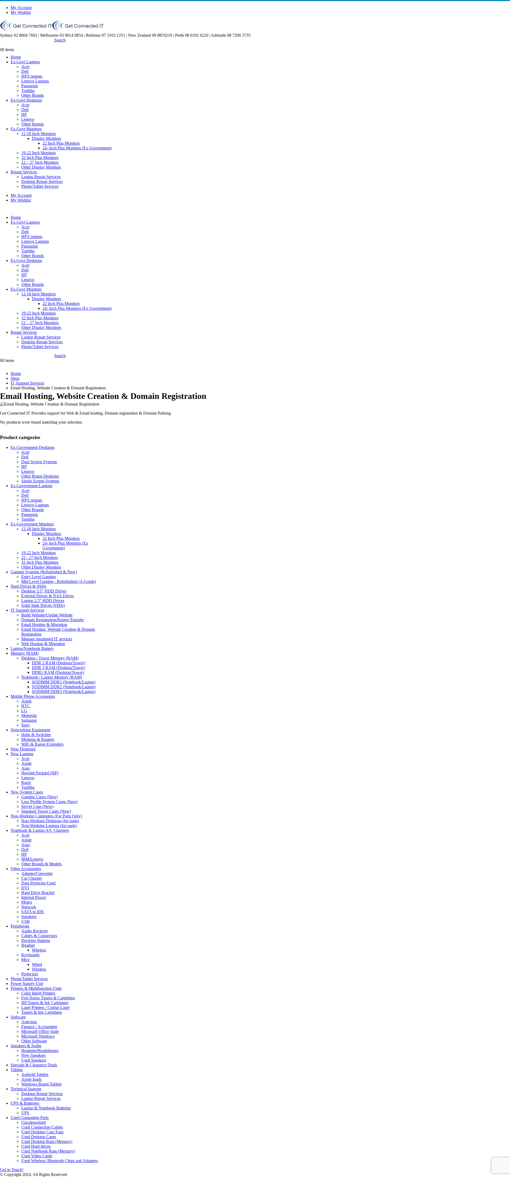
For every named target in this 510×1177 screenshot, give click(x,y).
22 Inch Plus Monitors (61, 143)
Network (28, 907)
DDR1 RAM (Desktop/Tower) (58, 672)
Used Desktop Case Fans (42, 1132)
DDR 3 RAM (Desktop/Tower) (58, 667)
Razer (26, 782)
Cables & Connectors (39, 935)
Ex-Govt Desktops (26, 100)
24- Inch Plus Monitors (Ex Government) (77, 148)
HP (24, 114)
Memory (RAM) (25, 653)
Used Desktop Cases (38, 1136)
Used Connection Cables (42, 1127)
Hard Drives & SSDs (28, 586)
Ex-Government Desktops (32, 447)
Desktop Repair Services (42, 181)
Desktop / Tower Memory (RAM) (49, 658)
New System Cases (27, 792)
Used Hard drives (36, 1146)
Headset (28, 945)
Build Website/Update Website (47, 615)
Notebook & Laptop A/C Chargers (40, 830)
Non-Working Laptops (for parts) (49, 825)
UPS (25, 1113)
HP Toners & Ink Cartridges (44, 1002)
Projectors (29, 974)
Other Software (34, 1041)
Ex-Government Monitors (32, 524)
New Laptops (22, 754)
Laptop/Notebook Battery (32, 648)
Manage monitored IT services (46, 639)
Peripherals (20, 926)
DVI (25, 888)
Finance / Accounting (39, 1026)
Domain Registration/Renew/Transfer (52, 619)
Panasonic (29, 86)
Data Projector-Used (38, 883)
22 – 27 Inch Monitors (40, 162)
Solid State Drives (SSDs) (43, 605)
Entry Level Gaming (38, 576)
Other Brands (32, 95)
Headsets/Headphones (39, 1050)
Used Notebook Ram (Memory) (48, 1151)
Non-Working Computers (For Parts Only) (46, 816)
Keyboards (30, 955)
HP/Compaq (31, 76)
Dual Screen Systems (39, 462)
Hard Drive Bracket (37, 892)
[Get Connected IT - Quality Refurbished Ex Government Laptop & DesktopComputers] (52, 30)
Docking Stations (35, 940)
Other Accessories (26, 868)
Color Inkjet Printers (38, 993)
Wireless (39, 950)
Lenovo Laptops (35, 81)
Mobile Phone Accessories (33, 696)
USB (25, 921)
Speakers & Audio (26, 1046)
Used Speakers (33, 1060)
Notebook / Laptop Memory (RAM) (51, 677)
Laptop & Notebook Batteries (46, 1108)
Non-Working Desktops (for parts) (50, 821)
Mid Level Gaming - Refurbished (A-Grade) (58, 581)
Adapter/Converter (37, 873)
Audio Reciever (34, 931)
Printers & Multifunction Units (36, 988)
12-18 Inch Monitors (38, 133)
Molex (26, 902)
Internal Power (33, 897)
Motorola (29, 715)
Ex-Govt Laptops (25, 62)
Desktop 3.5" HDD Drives (43, 591)
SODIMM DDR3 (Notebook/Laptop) (63, 691)
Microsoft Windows (37, 1036)
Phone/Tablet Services (39, 186)
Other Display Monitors (41, 167)
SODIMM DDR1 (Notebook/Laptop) (63, 682)
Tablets (17, 1069)
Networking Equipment (30, 730)
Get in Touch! (11, 1169)
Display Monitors (46, 138)
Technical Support (26, 1089)
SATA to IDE (32, 911)
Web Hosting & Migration (43, 643)
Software (18, 1017)
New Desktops (23, 749)
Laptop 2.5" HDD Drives (42, 600)
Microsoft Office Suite (40, 1031)
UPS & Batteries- (25, 1103)
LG (24, 710)
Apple (26, 701)
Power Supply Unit (27, 983)
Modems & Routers (37, 739)
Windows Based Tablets (41, 1084)
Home (16, 57)
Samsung (29, 720)
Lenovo (27, 119)
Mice (25, 959)
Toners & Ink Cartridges (41, 1012)
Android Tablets (34, 1074)
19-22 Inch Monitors (38, 153)
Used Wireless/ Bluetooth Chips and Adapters (59, 1160)
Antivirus (29, 1022)
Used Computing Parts (30, 1117)
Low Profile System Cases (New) (49, 801)
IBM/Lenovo (32, 859)
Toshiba (28, 90)
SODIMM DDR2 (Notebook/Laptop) (63, 687)
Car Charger (31, 878)
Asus (25, 768)
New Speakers (33, 1055)
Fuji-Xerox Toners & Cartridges (48, 998)
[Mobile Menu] (1, 45)
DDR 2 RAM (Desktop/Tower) (58, 663)
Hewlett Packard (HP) (39, 773)
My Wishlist (21, 12)
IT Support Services (27, 610)
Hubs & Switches (36, 734)
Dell (24, 71)
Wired (37, 964)
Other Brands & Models (41, 864)
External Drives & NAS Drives (47, 596)
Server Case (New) (37, 806)
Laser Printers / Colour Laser (45, 1007)
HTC (25, 706)
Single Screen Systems (40, 481)
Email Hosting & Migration (44, 624)
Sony (25, 725)
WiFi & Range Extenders (42, 744)
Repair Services (24, 172)
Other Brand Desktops (40, 476)
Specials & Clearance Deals (34, 1065)
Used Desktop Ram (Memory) (46, 1141)
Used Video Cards (36, 1156)
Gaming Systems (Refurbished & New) (44, 572)
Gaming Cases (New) (39, 797)
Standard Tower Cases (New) (46, 811)
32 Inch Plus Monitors (39, 157)
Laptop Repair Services (41, 176)
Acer (25, 66)
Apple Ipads (31, 1079)
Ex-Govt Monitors (26, 129)
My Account (21, 7)
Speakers (28, 916)
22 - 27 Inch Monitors (39, 557)
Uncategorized (33, 1122)
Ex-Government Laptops (31, 485)
